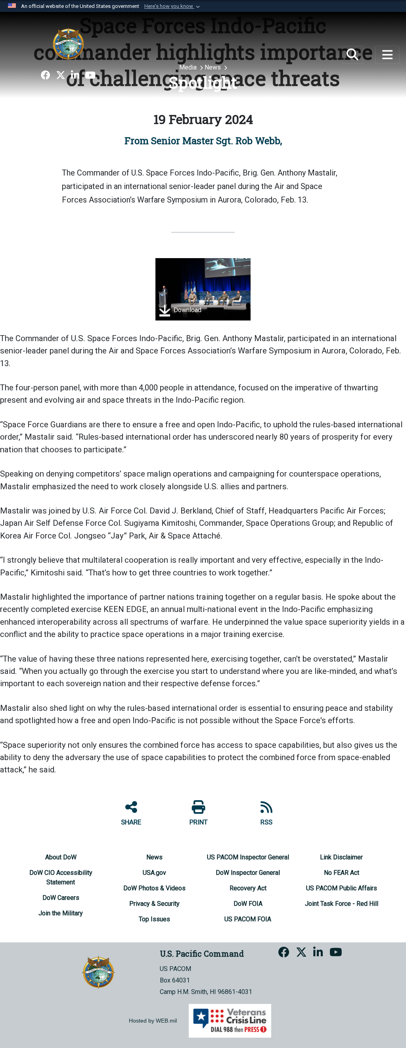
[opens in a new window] (45, 75)
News (213, 67)
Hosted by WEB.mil (153, 1020)
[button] (172, 6)
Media (188, 67)
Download (186, 310)
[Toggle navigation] (387, 55)
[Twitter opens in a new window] (60, 75)
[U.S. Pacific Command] (68, 43)
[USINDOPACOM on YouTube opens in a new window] (90, 75)
